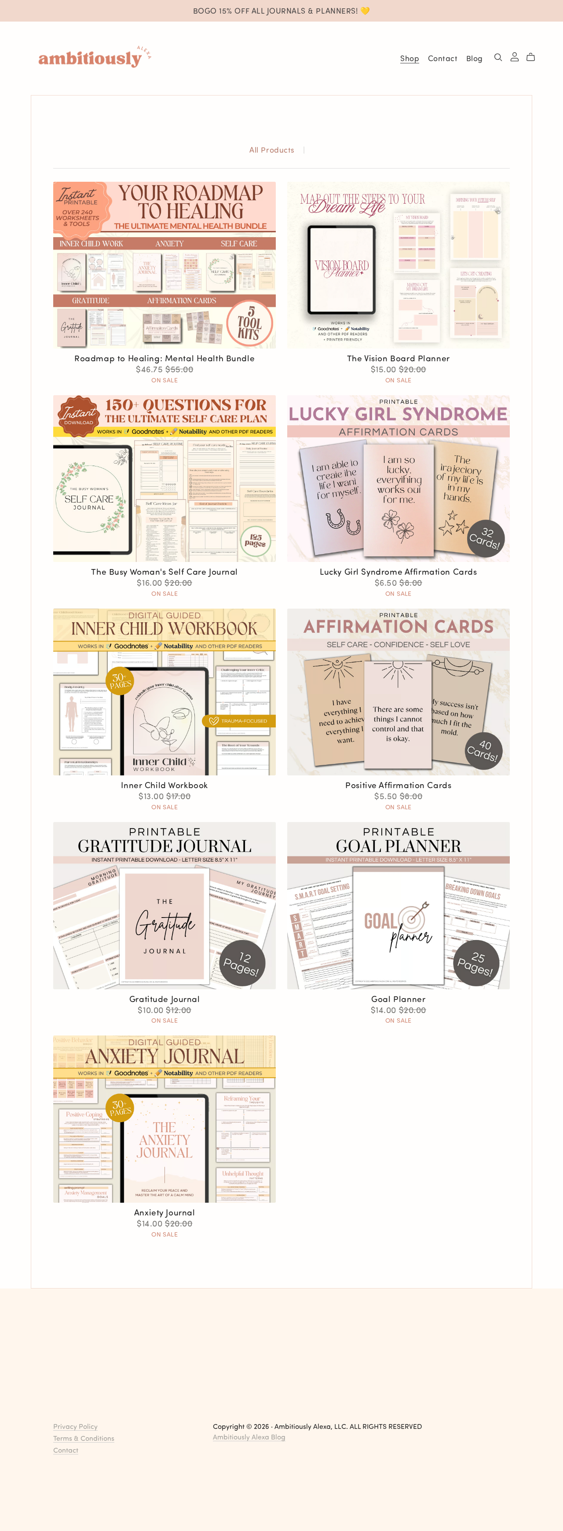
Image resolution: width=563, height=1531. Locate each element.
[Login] (514, 55)
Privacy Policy (75, 1426)
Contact (443, 58)
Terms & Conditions (83, 1438)
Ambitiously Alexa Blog (249, 1436)
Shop (409, 58)
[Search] (498, 57)
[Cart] (534, 57)
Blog (474, 58)
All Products (271, 149)
